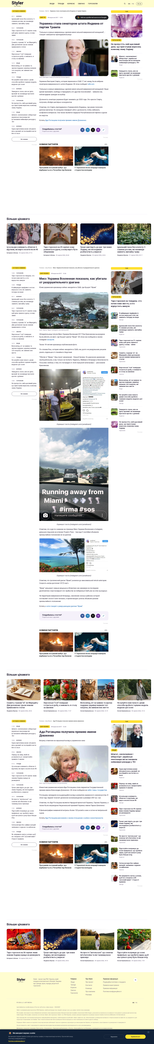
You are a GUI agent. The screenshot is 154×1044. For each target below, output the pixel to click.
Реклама (89, 995)
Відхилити (114, 1036)
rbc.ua (139, 3)
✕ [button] (148, 1032)
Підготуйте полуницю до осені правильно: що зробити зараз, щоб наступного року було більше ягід (24, 814)
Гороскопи (93, 4)
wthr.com (91, 84)
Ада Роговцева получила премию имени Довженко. (66, 120)
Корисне (71, 4)
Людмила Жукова (85, 255)
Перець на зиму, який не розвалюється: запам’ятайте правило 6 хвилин (22, 757)
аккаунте (50, 340)
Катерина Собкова (12, 253)
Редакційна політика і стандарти (114, 982)
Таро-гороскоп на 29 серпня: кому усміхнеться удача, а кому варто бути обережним (60, 249)
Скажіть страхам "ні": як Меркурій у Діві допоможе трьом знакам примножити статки (24, 44)
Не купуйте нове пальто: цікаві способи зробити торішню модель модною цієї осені (24, 82)
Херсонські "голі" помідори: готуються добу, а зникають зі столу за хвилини (23, 56)
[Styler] (17, 4)
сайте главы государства (97, 790)
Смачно (81, 4)
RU (133, 4)
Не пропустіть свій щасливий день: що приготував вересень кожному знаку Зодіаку (24, 105)
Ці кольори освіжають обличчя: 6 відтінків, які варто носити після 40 (22, 248)
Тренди (61, 4)
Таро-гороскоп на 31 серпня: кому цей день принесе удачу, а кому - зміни (24, 33)
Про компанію (90, 991)
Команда (89, 988)
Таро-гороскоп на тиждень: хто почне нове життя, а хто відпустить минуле (23, 278)
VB (98, 130)
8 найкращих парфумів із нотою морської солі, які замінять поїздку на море (23, 290)
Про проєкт (89, 982)
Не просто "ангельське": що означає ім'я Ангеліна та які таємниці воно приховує (22, 801)
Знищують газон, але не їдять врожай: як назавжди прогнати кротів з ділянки (23, 93)
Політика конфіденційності (112, 991)
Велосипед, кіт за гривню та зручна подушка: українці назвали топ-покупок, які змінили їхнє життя (24, 69)
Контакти (89, 985)
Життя (47, 11)
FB (82, 130)
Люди (52, 4)
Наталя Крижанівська (50, 711)
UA (129, 4)
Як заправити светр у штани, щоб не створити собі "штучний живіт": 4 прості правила (24, 836)
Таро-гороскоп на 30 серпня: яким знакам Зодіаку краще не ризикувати (24, 778)
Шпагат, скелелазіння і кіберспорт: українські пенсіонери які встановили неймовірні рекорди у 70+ (24, 118)
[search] (125, 3)
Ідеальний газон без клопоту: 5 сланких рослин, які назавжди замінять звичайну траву (23, 21)
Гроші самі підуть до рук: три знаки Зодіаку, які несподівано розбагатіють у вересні (96, 249)
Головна (41, 11)
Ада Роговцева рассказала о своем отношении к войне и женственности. (74, 818)
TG (88, 130)
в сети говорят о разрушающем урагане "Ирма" (64, 606)
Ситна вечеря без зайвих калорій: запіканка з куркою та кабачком (24, 826)
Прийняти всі (135, 1036)
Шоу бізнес (48, 268)
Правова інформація (110, 988)
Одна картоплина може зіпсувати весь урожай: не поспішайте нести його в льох (24, 131)
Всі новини (24, 139)
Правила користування (111, 985)
